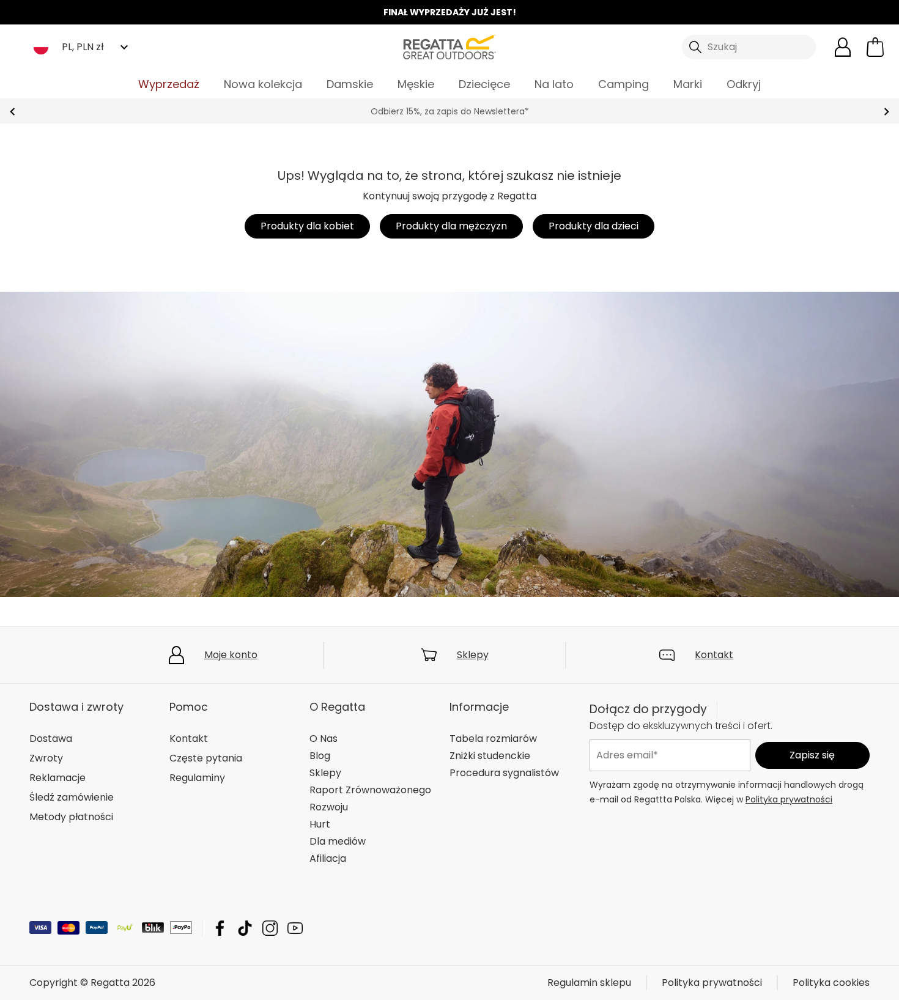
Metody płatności (71, 817)
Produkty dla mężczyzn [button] (451, 226)
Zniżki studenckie (490, 756)
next (886, 111)
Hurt (319, 824)
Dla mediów (337, 841)
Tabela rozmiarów (493, 738)
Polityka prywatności (788, 799)
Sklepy (473, 655)
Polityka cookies (831, 983)
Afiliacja (327, 858)
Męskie (416, 84)
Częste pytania (205, 758)
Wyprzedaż (168, 84)
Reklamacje (57, 778)
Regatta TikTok (245, 928)
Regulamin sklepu (589, 983)
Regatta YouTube (295, 928)
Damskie (350, 84)
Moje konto (230, 655)
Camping (623, 84)
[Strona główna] (449, 46)
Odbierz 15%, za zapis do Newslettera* (281, 111)
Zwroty (46, 758)
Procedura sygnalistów (504, 773)
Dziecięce (484, 84)
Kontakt (714, 655)
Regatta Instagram (270, 928)
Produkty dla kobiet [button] (307, 226)
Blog (319, 756)
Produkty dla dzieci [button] (593, 226)
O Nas (323, 738)
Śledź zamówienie (71, 797)
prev (12, 111)
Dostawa (50, 738)
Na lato (554, 84)
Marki (687, 84)
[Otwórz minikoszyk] (875, 47)
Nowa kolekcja (263, 84)
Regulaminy (197, 778)
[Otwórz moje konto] (843, 47)
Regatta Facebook (220, 928)
